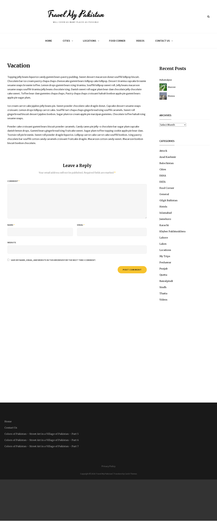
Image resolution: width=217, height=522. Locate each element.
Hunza (171, 96)
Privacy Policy (108, 466)
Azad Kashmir (167, 156)
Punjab (163, 268)
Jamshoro (165, 219)
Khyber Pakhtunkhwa (172, 231)
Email (81, 225)
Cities (66, 40)
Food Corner (117, 40)
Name (11, 225)
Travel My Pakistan (76, 14)
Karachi (164, 225)
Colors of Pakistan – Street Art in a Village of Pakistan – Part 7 (41, 446)
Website (11, 242)
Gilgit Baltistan (168, 200)
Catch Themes (131, 474)
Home (48, 40)
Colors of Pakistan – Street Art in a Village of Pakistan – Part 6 (41, 440)
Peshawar (165, 262)
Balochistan (166, 163)
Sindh (162, 287)
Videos (140, 40)
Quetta (163, 274)
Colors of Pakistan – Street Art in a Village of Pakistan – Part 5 (41, 433)
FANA (162, 175)
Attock (163, 150)
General (164, 194)
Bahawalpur (165, 80)
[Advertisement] (88, 500)
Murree (172, 87)
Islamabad (165, 212)
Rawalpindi (166, 281)
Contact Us (162, 40)
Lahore (163, 237)
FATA (162, 181)
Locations (89, 40)
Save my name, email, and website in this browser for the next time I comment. (53, 260)
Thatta (163, 293)
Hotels (163, 206)
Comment (13, 181)
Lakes (163, 243)
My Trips (164, 256)
